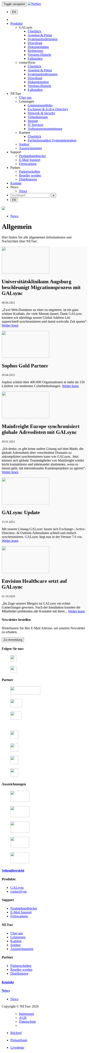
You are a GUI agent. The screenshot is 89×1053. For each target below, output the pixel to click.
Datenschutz (27, 1021)
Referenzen (35, 51)
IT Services (35, 125)
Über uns (25, 97)
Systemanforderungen (42, 39)
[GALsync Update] (25, 503)
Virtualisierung (38, 117)
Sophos (24, 144)
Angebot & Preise (40, 35)
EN (14, 12)
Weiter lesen (10, 325)
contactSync (18, 891)
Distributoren (28, 179)
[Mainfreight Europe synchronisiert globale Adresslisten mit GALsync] (25, 417)
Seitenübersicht (13, 870)
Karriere (16, 941)
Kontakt (15, 183)
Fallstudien (35, 58)
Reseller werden (30, 175)
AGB (23, 1017)
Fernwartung (28, 164)
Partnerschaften (29, 171)
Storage (33, 121)
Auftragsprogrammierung (45, 128)
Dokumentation (38, 47)
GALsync (17, 887)
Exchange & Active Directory (48, 109)
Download (35, 43)
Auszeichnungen (30, 148)
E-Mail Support (29, 160)
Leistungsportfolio (40, 105)
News (23, 191)
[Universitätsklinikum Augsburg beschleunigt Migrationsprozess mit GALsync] (25, 272)
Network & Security (41, 113)
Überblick (34, 31)
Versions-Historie (39, 54)
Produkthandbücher (32, 156)
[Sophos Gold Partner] (25, 356)
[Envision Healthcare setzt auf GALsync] (25, 572)
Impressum (26, 1014)
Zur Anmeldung (12, 639)
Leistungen (17, 937)
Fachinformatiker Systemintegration (52, 140)
